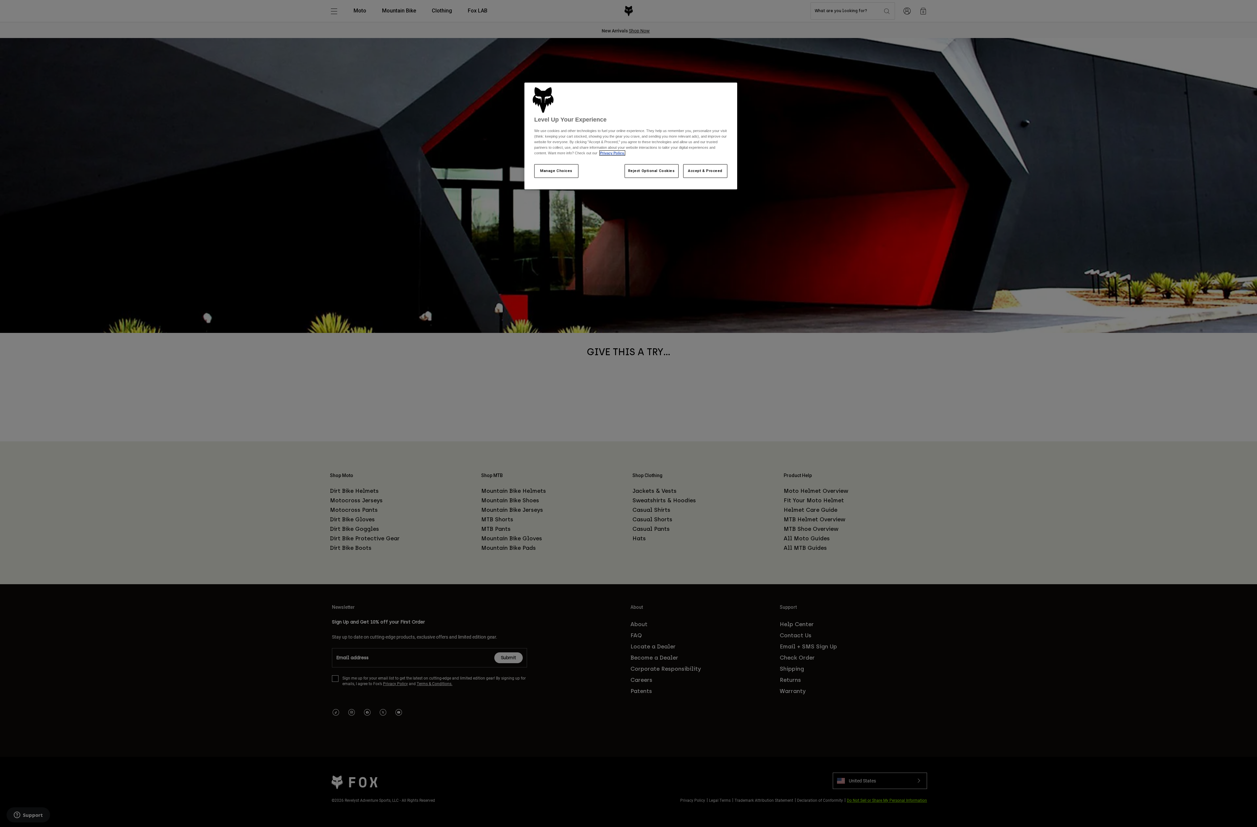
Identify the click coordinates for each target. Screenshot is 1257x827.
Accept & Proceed (705, 170)
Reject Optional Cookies (651, 170)
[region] (630, 136)
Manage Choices (556, 170)
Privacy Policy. (612, 153)
